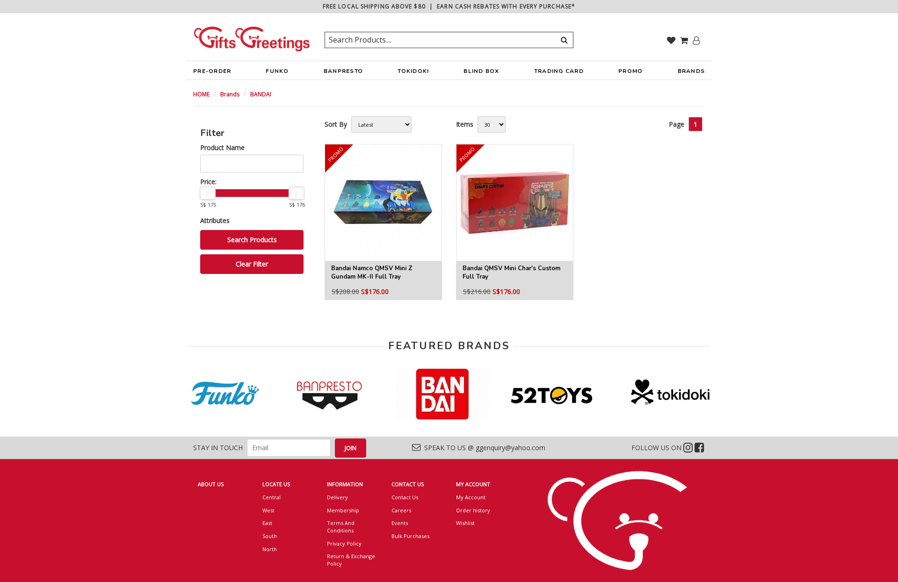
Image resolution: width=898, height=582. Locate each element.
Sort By (336, 124)
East (267, 522)
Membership (343, 510)
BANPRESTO (343, 71)
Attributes (215, 220)
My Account (470, 497)
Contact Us (404, 497)
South (269, 535)
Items (464, 124)
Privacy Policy (344, 543)
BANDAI (260, 94)
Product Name (222, 147)
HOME (201, 94)
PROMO (630, 71)
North (269, 549)
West (268, 510)
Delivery (337, 497)
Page (676, 124)
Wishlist (465, 522)
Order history (473, 510)
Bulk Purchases (410, 535)
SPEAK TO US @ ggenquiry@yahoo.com (482, 447)
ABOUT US (211, 484)
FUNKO (277, 71)
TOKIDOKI (413, 71)
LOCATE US (276, 484)
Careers (401, 510)
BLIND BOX (481, 71)
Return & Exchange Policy (351, 560)
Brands (229, 94)
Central (271, 497)
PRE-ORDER (212, 71)
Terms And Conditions (341, 526)
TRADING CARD (559, 71)
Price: (208, 181)
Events (399, 522)
